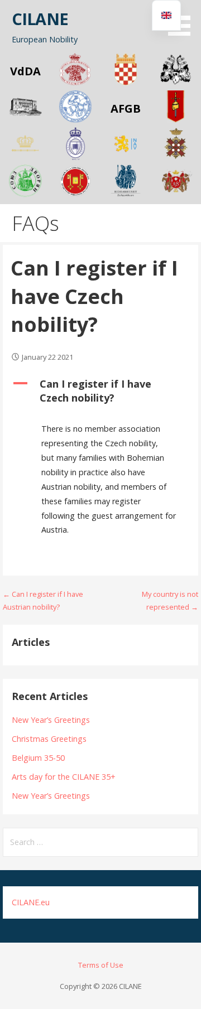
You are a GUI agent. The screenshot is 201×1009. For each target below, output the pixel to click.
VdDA (25, 71)
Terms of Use (100, 965)
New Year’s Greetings (51, 719)
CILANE (40, 19)
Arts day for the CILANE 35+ (64, 776)
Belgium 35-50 (38, 757)
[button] (183, 20)
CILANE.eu (31, 902)
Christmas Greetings (49, 738)
